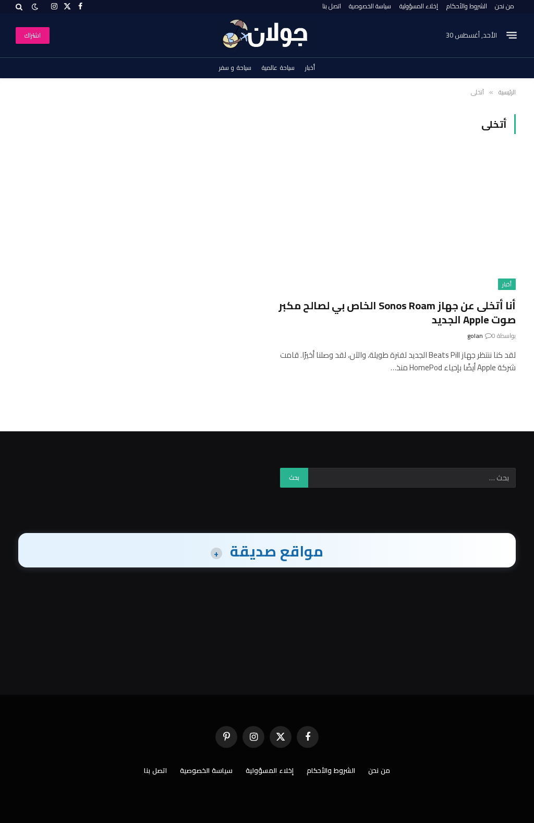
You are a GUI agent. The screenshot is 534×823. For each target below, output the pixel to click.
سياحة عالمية (278, 68)
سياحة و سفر (235, 68)
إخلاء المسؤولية (418, 6)
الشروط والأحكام (466, 6)
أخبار (310, 68)
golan (475, 336)
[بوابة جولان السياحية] (267, 35)
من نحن (504, 6)
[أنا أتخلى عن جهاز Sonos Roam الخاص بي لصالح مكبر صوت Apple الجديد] (396, 222)
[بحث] (20, 6)
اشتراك (33, 35)
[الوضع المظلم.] (35, 6)
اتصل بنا (331, 6)
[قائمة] (511, 35)
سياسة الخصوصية (370, 6)
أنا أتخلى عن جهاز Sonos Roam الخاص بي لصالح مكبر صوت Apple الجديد (397, 312)
